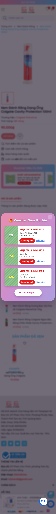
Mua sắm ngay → (28, 292)
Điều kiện (40, 240)
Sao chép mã (27, 240)
